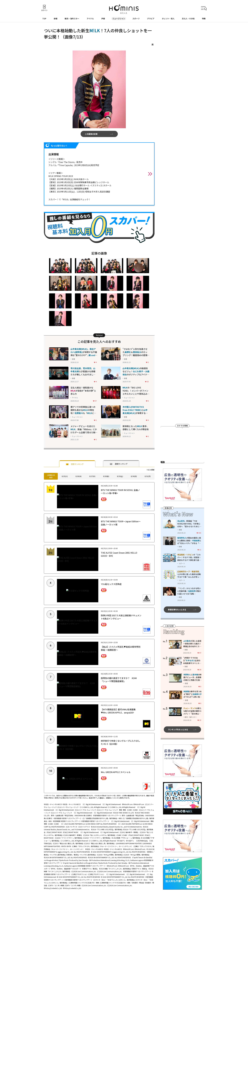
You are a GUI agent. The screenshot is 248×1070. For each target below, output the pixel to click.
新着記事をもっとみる (177, 609)
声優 (103, 18)
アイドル (90, 18)
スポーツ (136, 18)
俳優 (55, 18)
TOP (44, 18)
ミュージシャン (118, 18)
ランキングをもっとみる (178, 729)
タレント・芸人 (168, 18)
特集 (204, 18)
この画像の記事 (91, 134)
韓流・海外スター (72, 18)
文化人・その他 (188, 18)
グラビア (150, 18)
